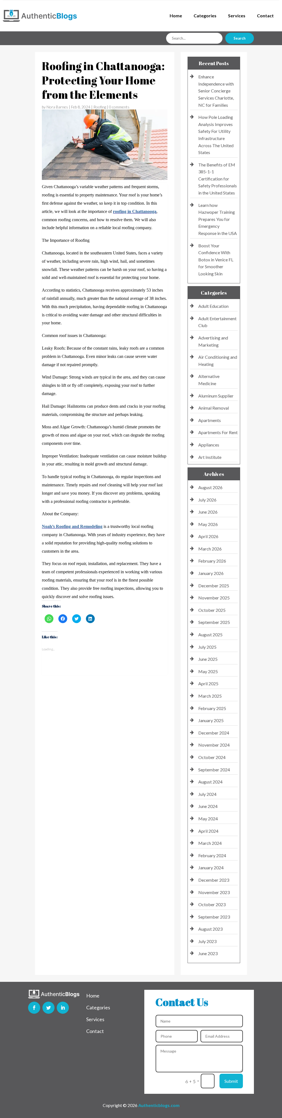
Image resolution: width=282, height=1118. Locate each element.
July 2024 (207, 794)
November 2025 (214, 597)
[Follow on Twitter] (48, 1008)
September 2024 (214, 769)
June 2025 (208, 659)
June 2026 (208, 511)
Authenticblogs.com (159, 1105)
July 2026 (207, 499)
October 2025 (212, 610)
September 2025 (214, 622)
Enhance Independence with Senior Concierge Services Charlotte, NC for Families (216, 90)
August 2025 (210, 634)
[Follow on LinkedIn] (63, 1008)
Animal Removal (213, 407)
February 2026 (212, 560)
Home (176, 15)
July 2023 (207, 941)
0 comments (119, 107)
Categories (205, 15)
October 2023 (212, 904)
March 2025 (210, 695)
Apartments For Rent (218, 432)
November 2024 (214, 744)
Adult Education (213, 306)
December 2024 (213, 732)
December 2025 (213, 585)
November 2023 (214, 892)
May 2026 (208, 524)
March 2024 (210, 843)
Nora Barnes (57, 107)
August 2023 (210, 928)
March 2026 (210, 548)
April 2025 (208, 683)
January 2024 (211, 867)
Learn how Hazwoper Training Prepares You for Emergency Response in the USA (217, 219)
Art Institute (209, 457)
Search (240, 38)
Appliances (208, 444)
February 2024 (212, 855)
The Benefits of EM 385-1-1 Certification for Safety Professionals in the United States (217, 178)
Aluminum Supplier (216, 395)
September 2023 (214, 916)
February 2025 (212, 708)
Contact (265, 15)
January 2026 (211, 573)
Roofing (99, 107)
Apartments (209, 420)
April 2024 (208, 831)
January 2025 (211, 720)
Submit (231, 1081)
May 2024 (208, 818)
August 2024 (210, 781)
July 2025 (207, 647)
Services (236, 15)
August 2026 (210, 487)
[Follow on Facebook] (34, 1008)
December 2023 (213, 880)
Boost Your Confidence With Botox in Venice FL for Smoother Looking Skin (215, 259)
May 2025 (208, 671)
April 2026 (208, 536)
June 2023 (208, 953)
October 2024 (212, 757)
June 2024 (208, 806)
